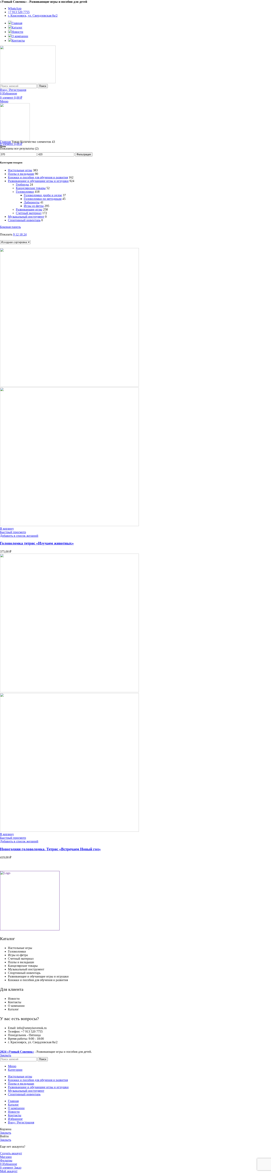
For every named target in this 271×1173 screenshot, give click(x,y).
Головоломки (25, 191)
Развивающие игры (29, 209)
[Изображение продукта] (69, 525)
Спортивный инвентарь (24, 220)
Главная (6, 141)
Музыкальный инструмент (26, 216)
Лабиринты (31, 202)
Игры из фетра (34, 206)
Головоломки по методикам (43, 198)
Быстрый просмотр (13, 532)
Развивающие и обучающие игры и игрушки (38, 181)
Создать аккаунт (11, 1153)
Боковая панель (10, 227)
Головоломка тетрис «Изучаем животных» (37, 543)
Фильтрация (84, 154)
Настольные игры (20, 170)
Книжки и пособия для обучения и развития (38, 177)
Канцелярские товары (31, 188)
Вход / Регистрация (21, 1122)
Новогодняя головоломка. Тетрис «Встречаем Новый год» (50, 849)
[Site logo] (28, 82)
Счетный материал (28, 213)
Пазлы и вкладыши (21, 173)
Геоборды (22, 184)
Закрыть (5, 1055)
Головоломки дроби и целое (43, 195)
